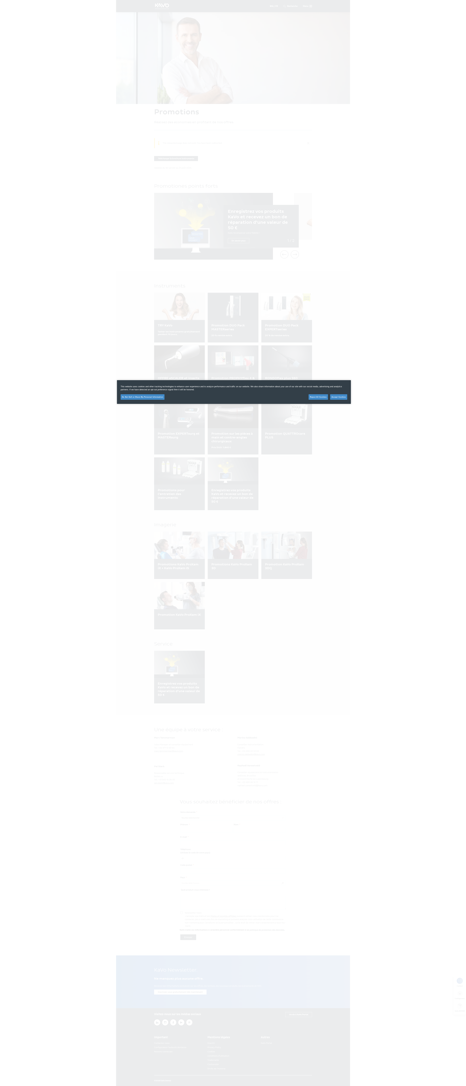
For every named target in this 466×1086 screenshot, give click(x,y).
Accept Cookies (338, 397)
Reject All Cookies (318, 397)
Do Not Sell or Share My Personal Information (142, 397)
